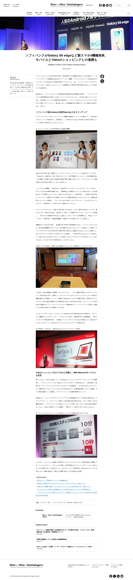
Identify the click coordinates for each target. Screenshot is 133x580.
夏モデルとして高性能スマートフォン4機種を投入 (52, 480)
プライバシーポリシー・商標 (100, 565)
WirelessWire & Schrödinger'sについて (79, 565)
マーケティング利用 (116, 565)
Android (69, 502)
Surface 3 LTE (77, 502)
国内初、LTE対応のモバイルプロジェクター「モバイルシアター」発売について (61, 483)
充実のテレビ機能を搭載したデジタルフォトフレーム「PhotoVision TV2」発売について (64, 486)
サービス (43, 502)
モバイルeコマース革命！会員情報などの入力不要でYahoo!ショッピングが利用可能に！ (64, 489)
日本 (49, 502)
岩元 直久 (13, 77)
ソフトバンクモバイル (58, 502)
